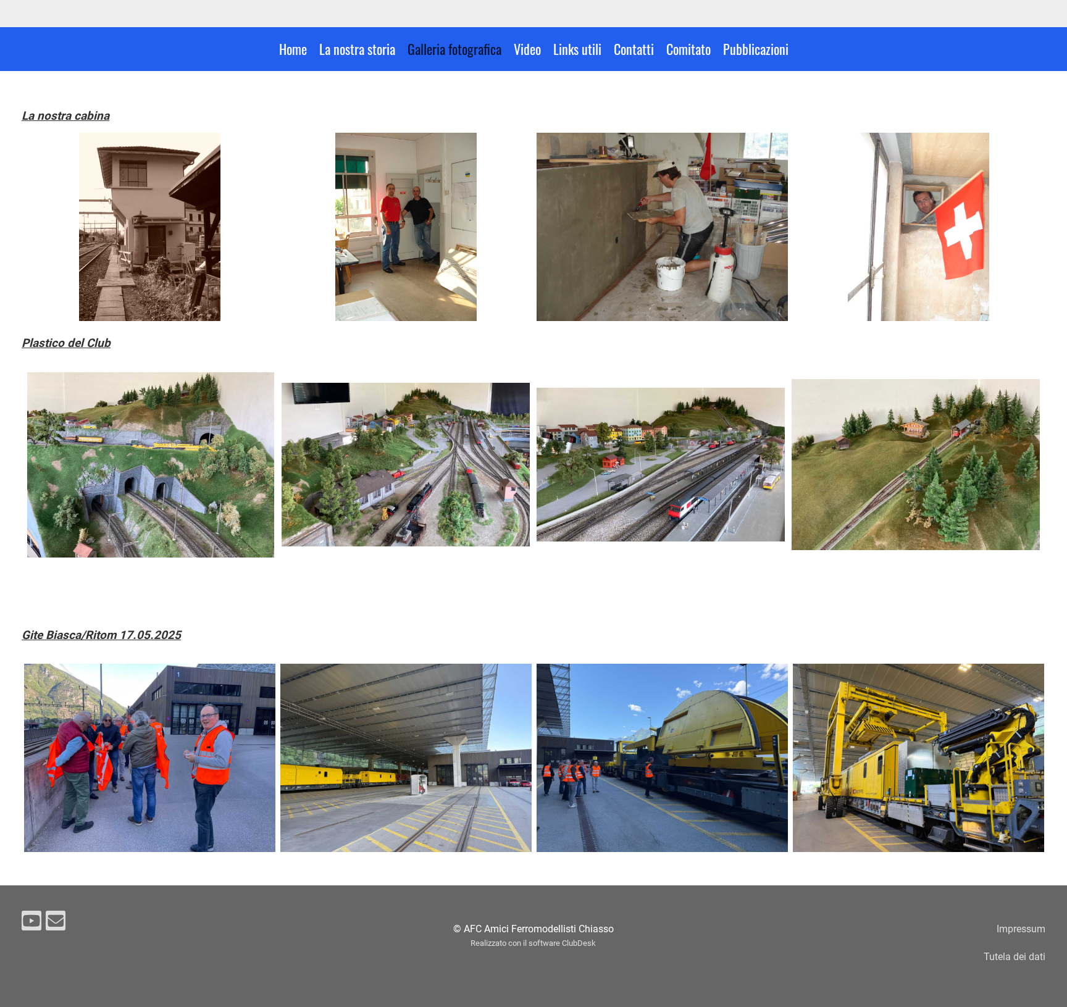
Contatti (634, 49)
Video (527, 49)
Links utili (577, 49)
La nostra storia (357, 49)
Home (293, 49)
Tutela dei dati (1014, 957)
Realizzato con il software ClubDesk (533, 943)
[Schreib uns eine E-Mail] (55, 923)
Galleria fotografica (454, 49)
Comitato (688, 49)
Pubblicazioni (756, 49)
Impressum (1021, 929)
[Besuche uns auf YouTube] (31, 923)
